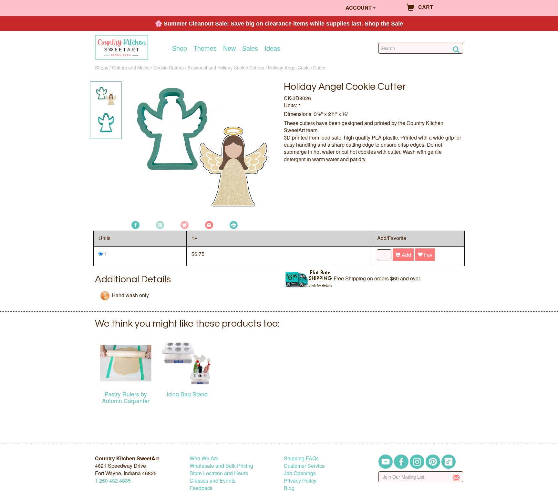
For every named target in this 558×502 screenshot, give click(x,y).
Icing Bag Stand (187, 394)
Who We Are (204, 458)
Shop (179, 48)
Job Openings (300, 473)
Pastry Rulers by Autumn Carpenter (126, 397)
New (229, 48)
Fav (427, 254)
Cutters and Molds (131, 67)
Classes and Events (212, 480)
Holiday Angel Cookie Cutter (297, 67)
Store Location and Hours (219, 473)
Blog (289, 488)
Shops (101, 67)
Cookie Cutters (168, 67)
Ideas (272, 48)
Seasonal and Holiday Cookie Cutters (226, 67)
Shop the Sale (384, 23)
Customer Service (304, 465)
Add (405, 254)
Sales (250, 48)
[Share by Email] (209, 224)
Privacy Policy (300, 480)
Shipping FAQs (301, 458)
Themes (205, 48)
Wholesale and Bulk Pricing (221, 465)
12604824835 (113, 480)
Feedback (201, 488)
